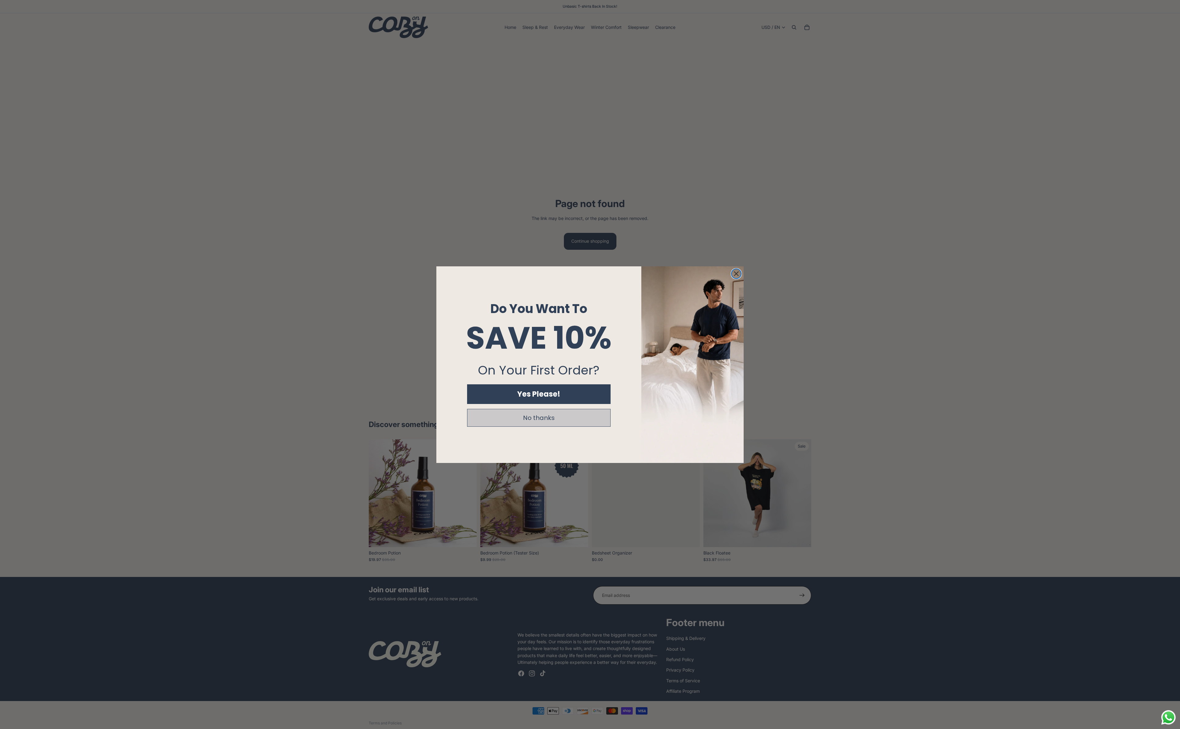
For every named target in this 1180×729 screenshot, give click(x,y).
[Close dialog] (736, 274)
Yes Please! (538, 394)
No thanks (539, 417)
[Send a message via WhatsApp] (1168, 717)
